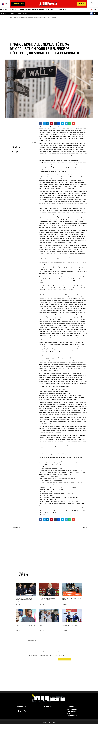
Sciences (52, 9)
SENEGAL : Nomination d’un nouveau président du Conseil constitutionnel (24, 13)
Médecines (47, 9)
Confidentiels (31, 9)
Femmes (36, 9)
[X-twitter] (94, 13)
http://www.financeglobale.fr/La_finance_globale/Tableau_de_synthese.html (59, 478)
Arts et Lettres (13, 9)
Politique (2, 9)
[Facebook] (91, 13)
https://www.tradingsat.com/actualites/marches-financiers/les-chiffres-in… (57, 484)
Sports (60, 9)
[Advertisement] (49, 30)
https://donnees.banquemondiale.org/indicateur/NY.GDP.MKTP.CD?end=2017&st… (56, 493)
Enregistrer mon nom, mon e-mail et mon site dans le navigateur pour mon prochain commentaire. (47, 655)
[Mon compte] (91, 3)
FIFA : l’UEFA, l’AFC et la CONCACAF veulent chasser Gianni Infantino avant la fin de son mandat (25, 600)
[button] (18, 4)
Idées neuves (41, 9)
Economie (7, 9)
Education (24, 9)
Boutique (64, 9)
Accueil (11, 17)
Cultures (20, 9)
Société (56, 9)
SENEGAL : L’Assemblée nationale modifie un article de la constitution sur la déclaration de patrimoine (25, 625)
